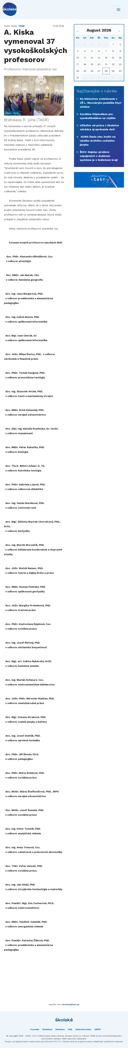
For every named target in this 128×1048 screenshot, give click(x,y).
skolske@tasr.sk (70, 1004)
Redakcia (47, 1029)
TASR (34, 1036)
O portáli (34, 1029)
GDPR (97, 1029)
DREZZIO (57, 1041)
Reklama (60, 1029)
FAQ (70, 1029)
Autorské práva (83, 1029)
